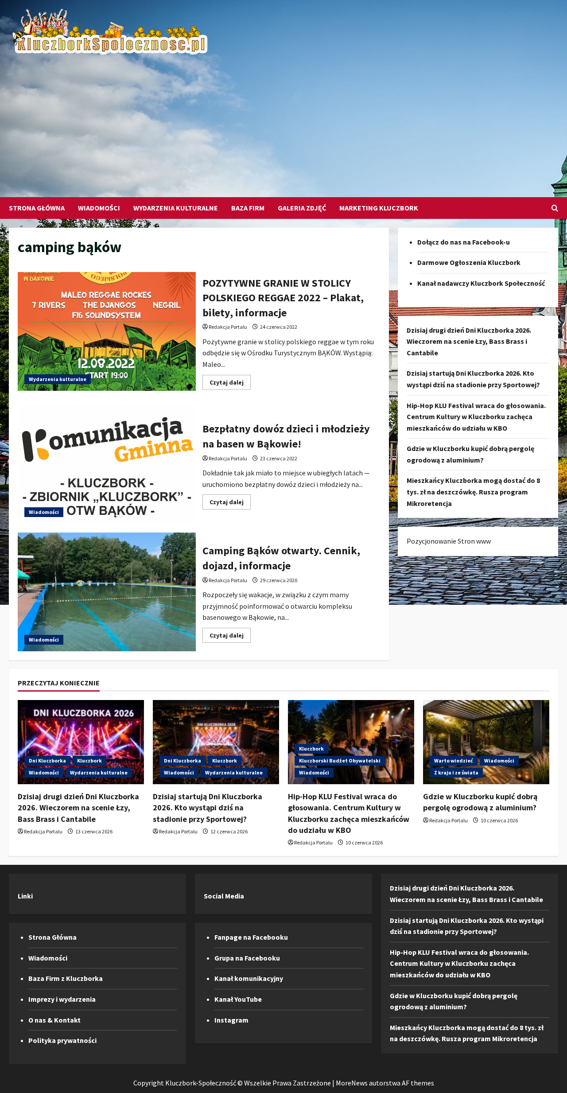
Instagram (231, 1019)
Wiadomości (99, 207)
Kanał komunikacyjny (248, 978)
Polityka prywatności (62, 1040)
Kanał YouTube (238, 999)
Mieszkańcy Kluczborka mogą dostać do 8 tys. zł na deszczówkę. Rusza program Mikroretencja (473, 492)
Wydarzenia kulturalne (175, 207)
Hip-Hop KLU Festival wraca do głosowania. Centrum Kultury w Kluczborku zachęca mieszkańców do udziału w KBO (476, 416)
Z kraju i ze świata (456, 772)
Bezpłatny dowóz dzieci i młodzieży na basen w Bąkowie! (107, 464)
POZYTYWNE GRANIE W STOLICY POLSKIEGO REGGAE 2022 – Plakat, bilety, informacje (107, 331)
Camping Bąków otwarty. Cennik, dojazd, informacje (107, 592)
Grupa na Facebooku (247, 957)
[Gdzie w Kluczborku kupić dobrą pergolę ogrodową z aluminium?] (486, 742)
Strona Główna (37, 207)
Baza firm (247, 207)
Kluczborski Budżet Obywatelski (340, 760)
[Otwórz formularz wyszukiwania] (554, 208)
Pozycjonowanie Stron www (449, 541)
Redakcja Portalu (228, 326)
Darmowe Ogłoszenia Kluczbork (468, 262)
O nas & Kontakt (54, 1019)
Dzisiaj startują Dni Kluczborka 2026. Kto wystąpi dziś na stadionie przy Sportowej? (207, 807)
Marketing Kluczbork (378, 207)
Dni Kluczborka (47, 760)
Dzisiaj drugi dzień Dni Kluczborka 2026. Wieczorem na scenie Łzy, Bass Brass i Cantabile (469, 341)
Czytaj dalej (230, 384)
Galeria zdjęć (302, 207)
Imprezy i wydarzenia (62, 999)
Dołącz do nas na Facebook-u (463, 241)
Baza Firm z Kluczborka (65, 978)
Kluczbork (89, 760)
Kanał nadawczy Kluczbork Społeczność (481, 283)
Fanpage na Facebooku (251, 937)
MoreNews (352, 1082)
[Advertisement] (281, 122)
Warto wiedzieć (453, 760)
